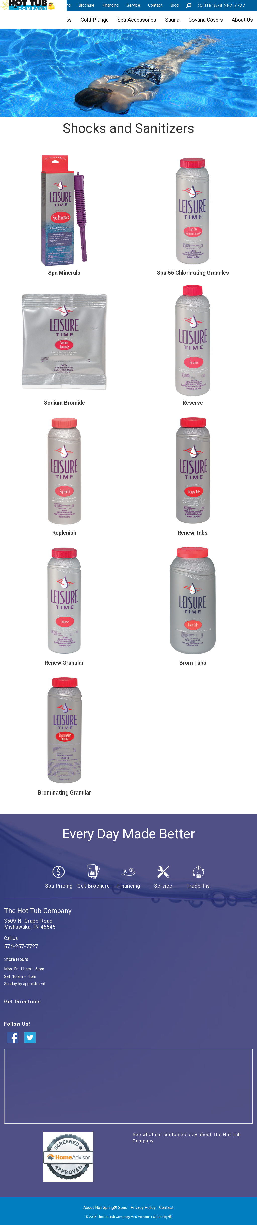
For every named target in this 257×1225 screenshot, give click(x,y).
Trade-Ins (198, 886)
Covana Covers (205, 20)
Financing (110, 5)
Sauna (172, 20)
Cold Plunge (95, 20)
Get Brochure (93, 886)
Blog (175, 5)
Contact (155, 5)
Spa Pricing (59, 886)
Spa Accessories (136, 20)
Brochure (86, 5)
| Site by (161, 1217)
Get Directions (22, 1002)
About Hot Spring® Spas (105, 1207)
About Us (242, 20)
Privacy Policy (143, 1207)
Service (133, 5)
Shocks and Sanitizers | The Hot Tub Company (27, 5)
